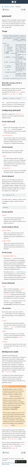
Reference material (9, 6)
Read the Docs (5, 464)
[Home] (2, 6)
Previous (6, 9)
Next (22, 9)
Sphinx (9, 462)
